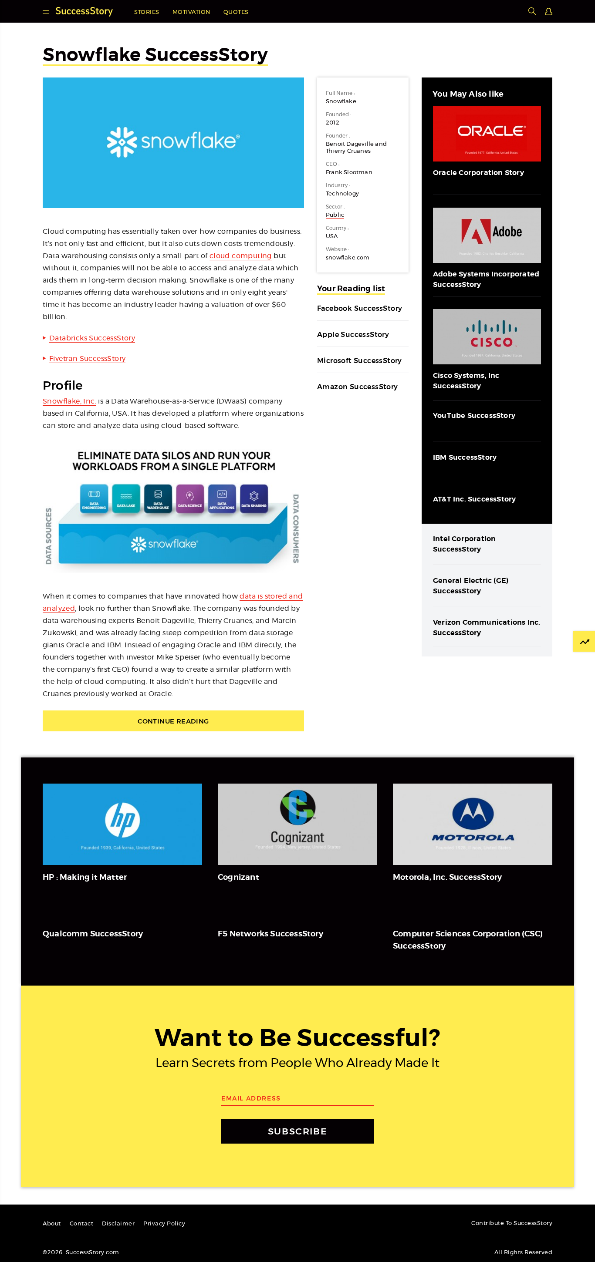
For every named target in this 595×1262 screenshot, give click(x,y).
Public (335, 215)
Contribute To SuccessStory (511, 1223)
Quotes (236, 12)
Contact (82, 1224)
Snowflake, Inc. (69, 401)
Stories (146, 12)
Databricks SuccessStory (92, 338)
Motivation (191, 12)
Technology (342, 194)
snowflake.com (348, 258)
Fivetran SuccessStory (87, 358)
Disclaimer (118, 1224)
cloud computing (241, 255)
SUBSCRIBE (297, 1131)
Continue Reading (173, 721)
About (52, 1224)
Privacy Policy (164, 1224)
